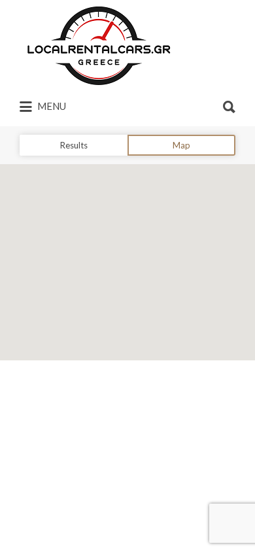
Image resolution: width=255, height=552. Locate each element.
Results (74, 145)
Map (181, 145)
